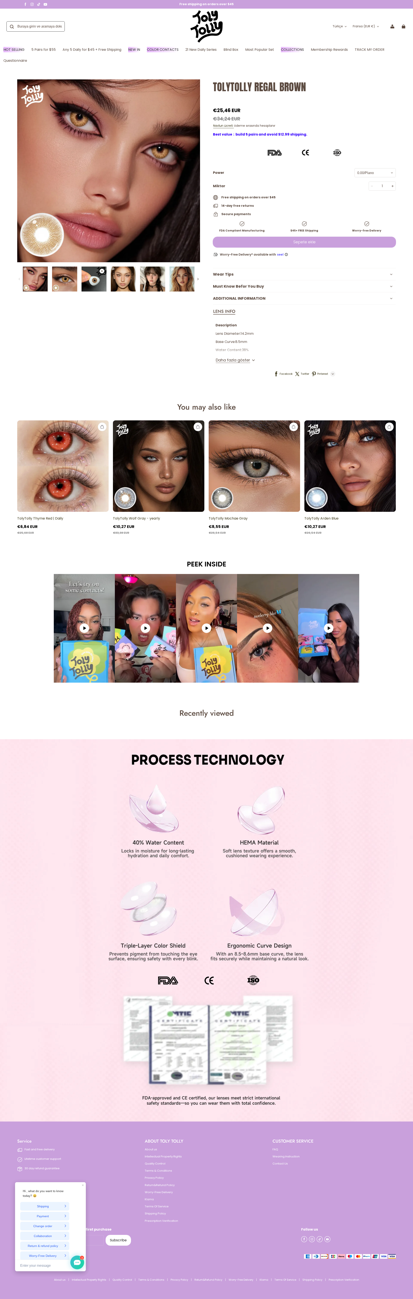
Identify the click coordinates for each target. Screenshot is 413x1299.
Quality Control (155, 1164)
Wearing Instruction (286, 1157)
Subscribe (118, 1240)
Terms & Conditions (158, 1171)
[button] (224, 311)
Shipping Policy (155, 1214)
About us (151, 1149)
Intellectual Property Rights (163, 1157)
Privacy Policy (154, 1178)
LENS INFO (224, 311)
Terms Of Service (157, 1206)
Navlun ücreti (223, 125)
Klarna (149, 1199)
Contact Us (280, 1164)
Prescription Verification (161, 1221)
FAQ (275, 1149)
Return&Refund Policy (160, 1185)
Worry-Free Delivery (159, 1192)
